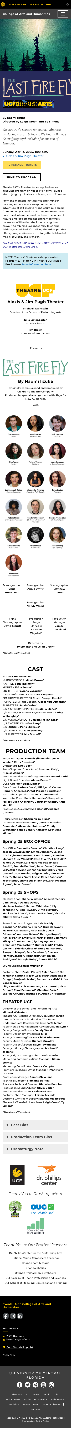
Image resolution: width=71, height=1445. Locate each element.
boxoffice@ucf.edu (18, 1339)
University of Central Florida (35, 1375)
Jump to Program (22, 177)
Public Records (57, 1399)
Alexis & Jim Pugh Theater (25, 156)
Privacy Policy (9, 1355)
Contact (36, 1394)
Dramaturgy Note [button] (27, 1149)
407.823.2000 (59, 1418)
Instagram (51, 1385)
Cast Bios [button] (19, 1125)
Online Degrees (13, 1399)
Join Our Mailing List (19, 1347)
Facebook (20, 1385)
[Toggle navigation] (63, 13)
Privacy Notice (40, 1399)
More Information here (36, 264)
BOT (27, 1394)
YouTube (43, 1385)
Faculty (47, 1394)
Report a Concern (30, 1404)
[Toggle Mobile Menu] (67, 4)
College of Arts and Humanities (26, 14)
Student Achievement (52, 1404)
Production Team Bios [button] (31, 1137)
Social (35, 1385)
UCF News (35, 1409)
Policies (27, 1399)
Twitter (28, 1385)
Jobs (56, 1394)
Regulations (13, 1404)
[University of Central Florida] (26, 4)
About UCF (17, 1394)
